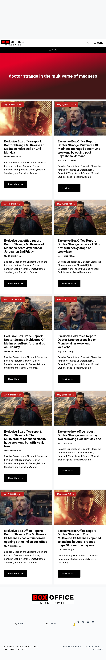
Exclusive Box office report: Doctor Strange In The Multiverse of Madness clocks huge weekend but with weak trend (25, 439)
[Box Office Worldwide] (12, 43)
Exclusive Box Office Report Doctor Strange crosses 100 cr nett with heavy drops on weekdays (79, 246)
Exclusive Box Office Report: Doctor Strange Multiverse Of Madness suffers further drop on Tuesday (24, 341)
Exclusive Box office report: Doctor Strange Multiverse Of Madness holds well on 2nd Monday (24, 147)
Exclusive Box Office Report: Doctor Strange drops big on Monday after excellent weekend (77, 341)
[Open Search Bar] (88, 43)
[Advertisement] (53, 19)
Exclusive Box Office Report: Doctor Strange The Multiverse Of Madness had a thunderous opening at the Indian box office (25, 536)
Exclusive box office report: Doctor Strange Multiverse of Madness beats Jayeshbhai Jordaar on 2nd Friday (24, 246)
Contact (54, 624)
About (22, 624)
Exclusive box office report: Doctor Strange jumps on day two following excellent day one (79, 435)
